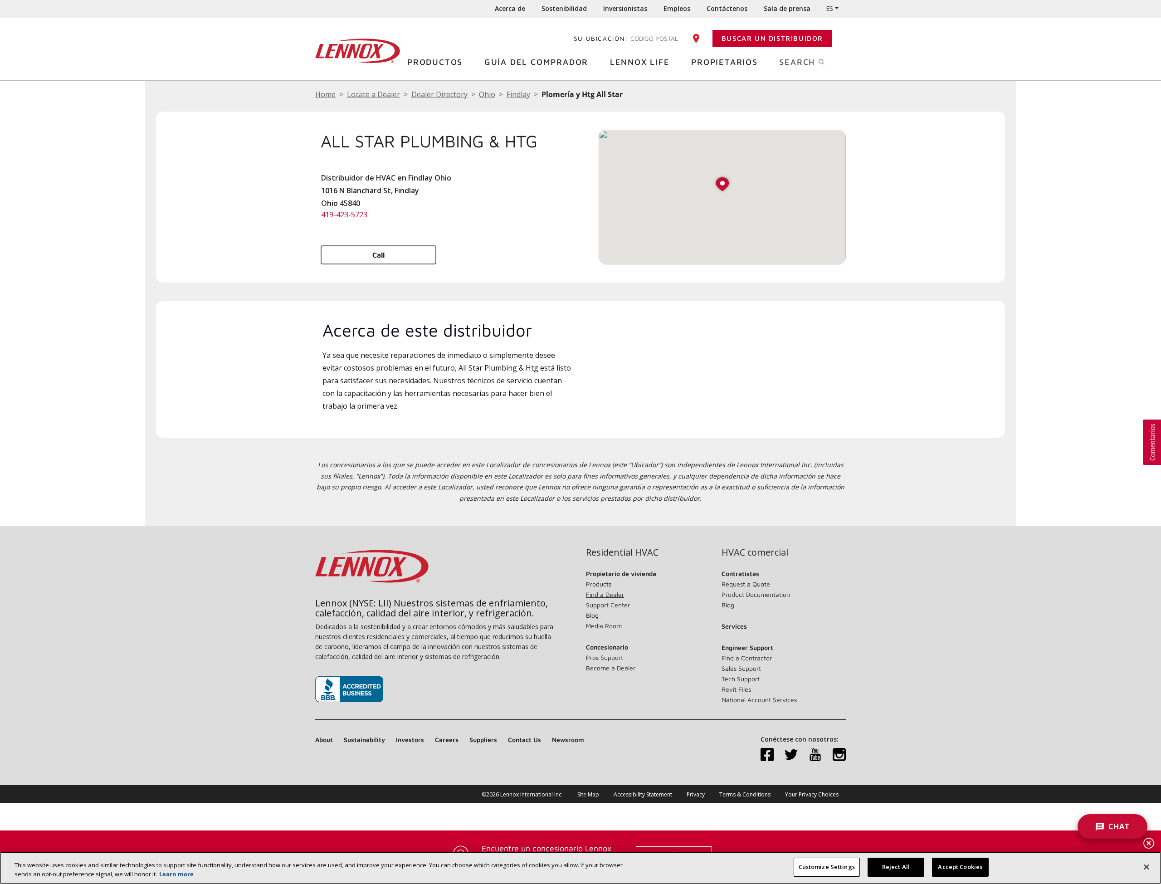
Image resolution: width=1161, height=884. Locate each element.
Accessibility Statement (643, 794)
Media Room (604, 626)
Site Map (588, 794)
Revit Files (736, 689)
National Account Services (759, 699)
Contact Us (524, 739)
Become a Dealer (610, 668)
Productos (435, 62)
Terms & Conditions (745, 794)
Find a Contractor (747, 658)
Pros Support (604, 657)
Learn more (176, 874)
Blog (592, 615)
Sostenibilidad (564, 8)
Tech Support (741, 679)
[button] (722, 185)
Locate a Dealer (373, 94)
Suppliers (483, 739)
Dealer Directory (439, 94)
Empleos (676, 8)
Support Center (608, 605)
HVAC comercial (755, 552)
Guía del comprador (536, 62)
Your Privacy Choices (812, 794)
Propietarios (724, 62)
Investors (410, 739)
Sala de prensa (787, 8)
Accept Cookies (960, 867)
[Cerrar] (1146, 867)
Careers (447, 739)
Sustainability (364, 739)
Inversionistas (625, 8)
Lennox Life (640, 62)
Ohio (487, 94)
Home (325, 94)
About (324, 739)
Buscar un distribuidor (772, 38)
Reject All (896, 867)
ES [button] (829, 8)
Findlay (518, 94)
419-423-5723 (344, 215)
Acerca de (510, 8)
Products (598, 584)
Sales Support (741, 668)
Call (378, 255)
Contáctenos (727, 8)
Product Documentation (756, 594)
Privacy (696, 794)
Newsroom (568, 739)
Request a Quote (746, 584)
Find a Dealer (605, 594)
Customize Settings (827, 867)
